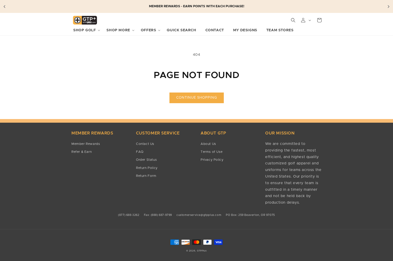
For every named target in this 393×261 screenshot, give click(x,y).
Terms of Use (211, 152)
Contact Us (145, 144)
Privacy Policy (212, 159)
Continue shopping (196, 97)
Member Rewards (85, 144)
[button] (85, 30)
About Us (208, 144)
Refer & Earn (81, 152)
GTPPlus (202, 251)
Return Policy (147, 168)
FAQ (140, 152)
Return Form (146, 176)
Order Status (146, 159)
